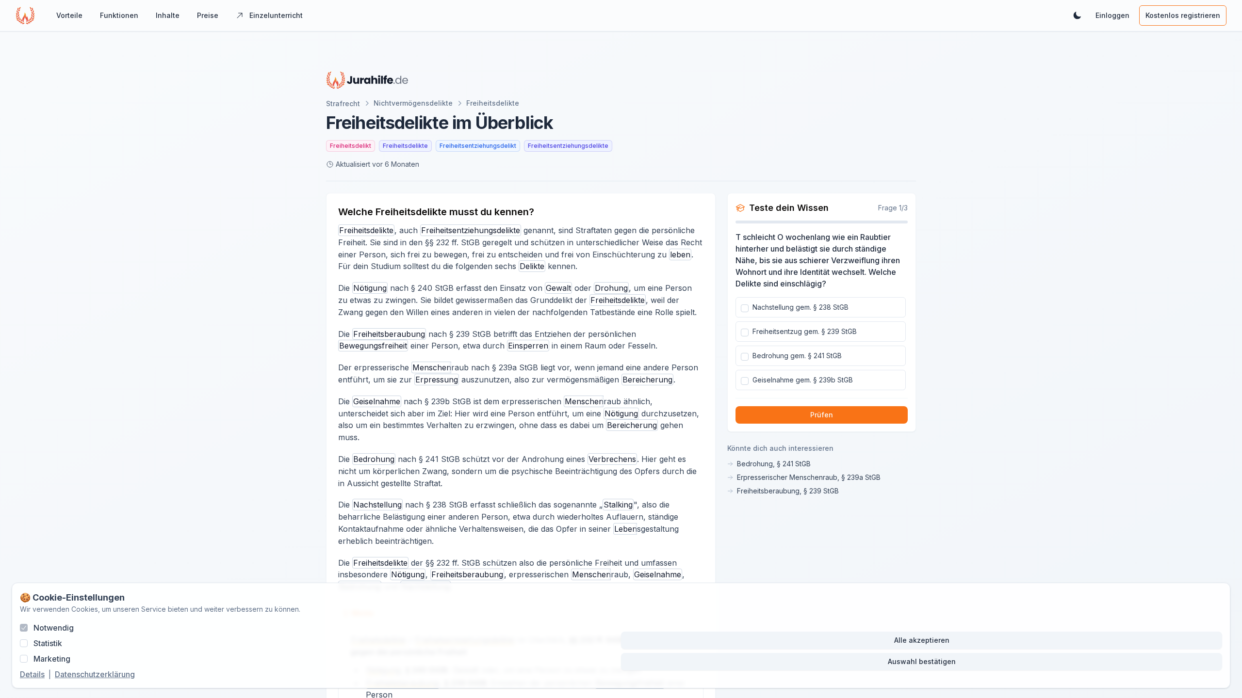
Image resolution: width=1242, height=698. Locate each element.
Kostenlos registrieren (1182, 15)
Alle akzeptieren (921, 640)
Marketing (51, 659)
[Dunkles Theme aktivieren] (1077, 15)
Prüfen (821, 415)
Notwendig (53, 628)
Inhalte (168, 15)
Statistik (47, 643)
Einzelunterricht (276, 15)
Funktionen (119, 15)
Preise (207, 15)
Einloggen (1112, 15)
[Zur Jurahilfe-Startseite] (367, 80)
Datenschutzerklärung (95, 674)
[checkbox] (745, 308)
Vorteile (69, 15)
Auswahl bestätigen (922, 661)
